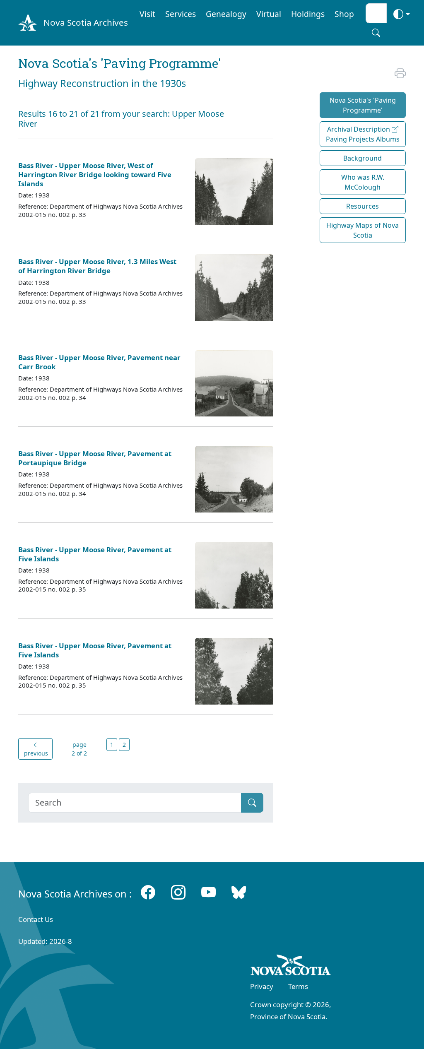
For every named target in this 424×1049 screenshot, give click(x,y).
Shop (344, 13)
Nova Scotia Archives (85, 22)
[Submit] (252, 803)
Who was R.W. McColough (362, 182)
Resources (362, 206)
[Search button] (376, 32)
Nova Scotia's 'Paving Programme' (363, 105)
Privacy (261, 986)
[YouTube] (208, 892)
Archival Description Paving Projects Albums (363, 134)
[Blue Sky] (239, 892)
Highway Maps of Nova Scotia (362, 230)
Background (362, 158)
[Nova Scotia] (291, 966)
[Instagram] (178, 892)
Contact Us (35, 919)
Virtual (268, 13)
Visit (147, 13)
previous (35, 753)
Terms (298, 986)
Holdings (308, 13)
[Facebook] (148, 892)
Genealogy (226, 13)
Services (180, 13)
